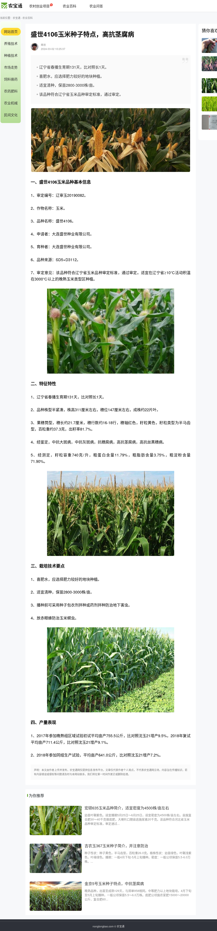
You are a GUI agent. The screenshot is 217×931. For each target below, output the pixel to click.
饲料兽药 (11, 79)
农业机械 (11, 103)
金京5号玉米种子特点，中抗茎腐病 (114, 883)
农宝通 (16, 18)
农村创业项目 (39, 6)
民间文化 (11, 114)
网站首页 (11, 31)
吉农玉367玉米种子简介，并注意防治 (116, 845)
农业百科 (69, 6)
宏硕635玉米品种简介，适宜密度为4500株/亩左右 (127, 808)
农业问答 (96, 6)
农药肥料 (11, 91)
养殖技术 (11, 43)
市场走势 (11, 67)
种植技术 (11, 55)
